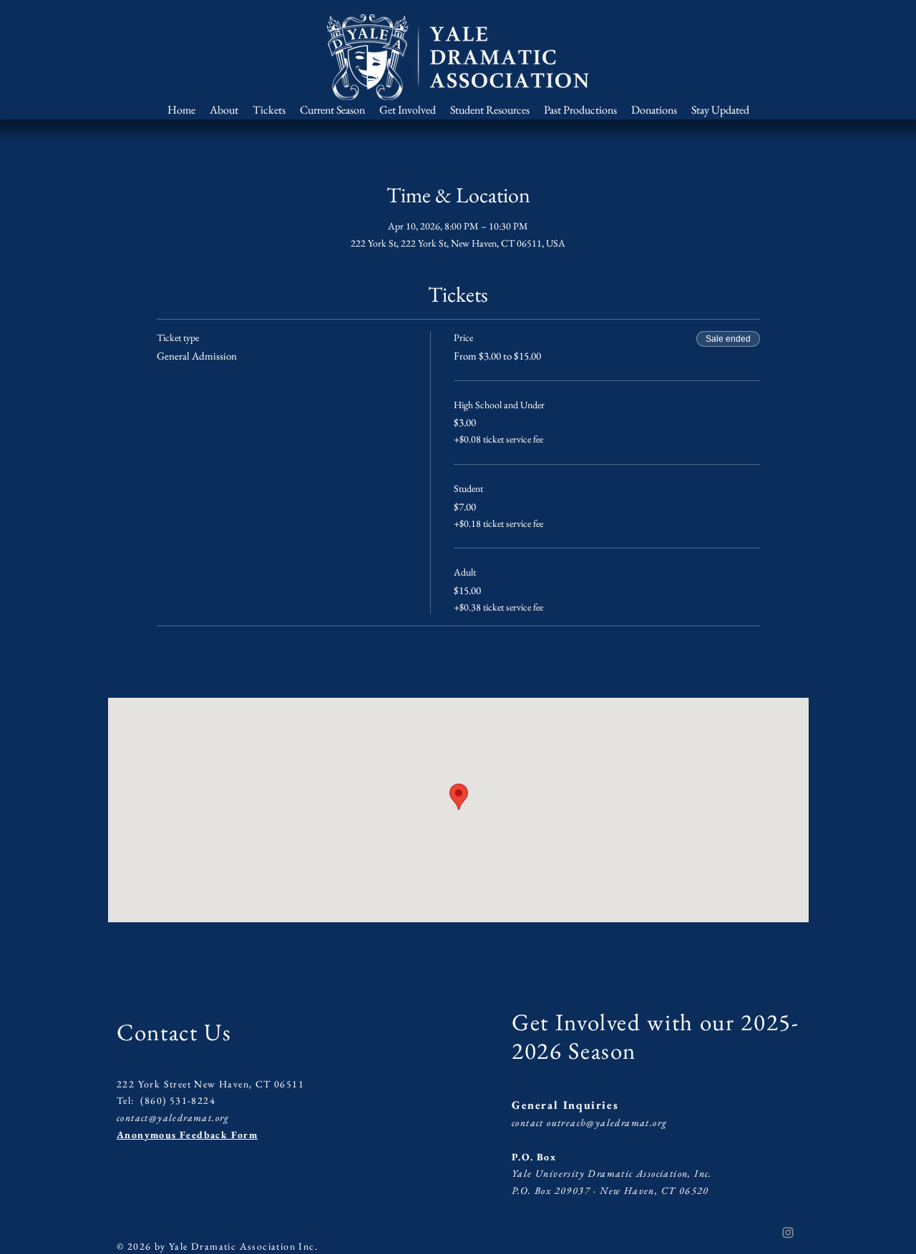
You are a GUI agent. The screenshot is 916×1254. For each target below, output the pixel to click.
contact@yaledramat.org (173, 1117)
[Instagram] (788, 1232)
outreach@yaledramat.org (607, 1122)
